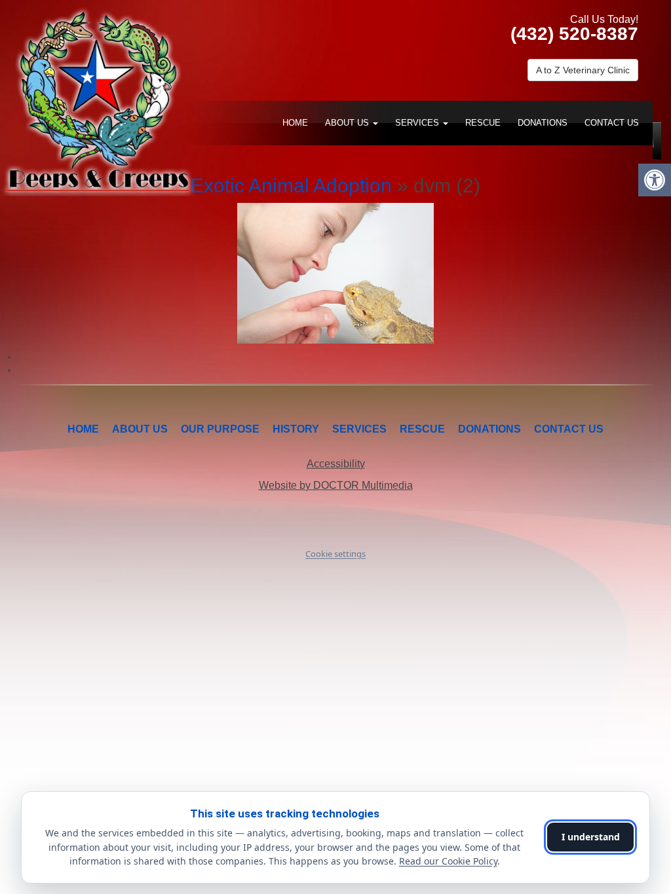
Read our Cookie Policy (448, 861)
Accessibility (336, 463)
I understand (591, 837)
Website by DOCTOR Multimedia (336, 485)
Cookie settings (335, 554)
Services (418, 123)
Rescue (483, 123)
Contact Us (612, 123)
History (296, 429)
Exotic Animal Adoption (291, 185)
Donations (542, 123)
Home (295, 123)
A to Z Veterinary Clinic (583, 70)
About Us (348, 123)
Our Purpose (220, 429)
